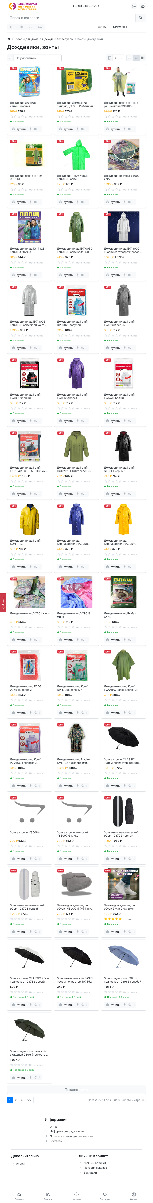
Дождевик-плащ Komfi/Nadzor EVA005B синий (72, 542)
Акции (102, 27)
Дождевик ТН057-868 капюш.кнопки (72, 177)
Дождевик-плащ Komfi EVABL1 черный (25, 396)
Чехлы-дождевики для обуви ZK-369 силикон (119, 907)
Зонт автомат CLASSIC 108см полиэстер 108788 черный (121, 761)
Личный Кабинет (95, 1163)
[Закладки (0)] (30, 27)
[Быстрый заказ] (30, 129)
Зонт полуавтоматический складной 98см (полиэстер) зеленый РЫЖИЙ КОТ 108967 (29, 1053)
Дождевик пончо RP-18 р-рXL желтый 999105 (121, 104)
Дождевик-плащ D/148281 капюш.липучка (28, 250)
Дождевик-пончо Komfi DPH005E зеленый (72, 688)
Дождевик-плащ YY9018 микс (74, 615)
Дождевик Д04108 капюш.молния (23, 104)
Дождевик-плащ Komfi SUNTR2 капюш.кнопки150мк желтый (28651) (25, 542)
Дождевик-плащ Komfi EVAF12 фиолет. (72, 396)
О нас (54, 1126)
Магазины (120, 27)
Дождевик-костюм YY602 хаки (121, 177)
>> (29, 1100)
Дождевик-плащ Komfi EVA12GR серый (119, 323)
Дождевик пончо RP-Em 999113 (26, 177)
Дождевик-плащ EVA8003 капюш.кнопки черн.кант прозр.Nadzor (27, 323)
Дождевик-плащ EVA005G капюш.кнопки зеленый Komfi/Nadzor (75, 250)
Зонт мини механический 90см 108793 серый (27, 907)
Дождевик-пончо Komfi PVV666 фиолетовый (25, 761)
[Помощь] (12, 27)
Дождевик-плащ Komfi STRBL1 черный (119, 469)
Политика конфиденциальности (71, 1136)
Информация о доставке (67, 1131)
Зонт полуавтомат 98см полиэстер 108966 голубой (122, 980)
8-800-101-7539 (86, 6)
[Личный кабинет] (21, 27)
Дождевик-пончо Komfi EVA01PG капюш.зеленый (121, 688)
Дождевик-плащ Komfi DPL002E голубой (72, 323)
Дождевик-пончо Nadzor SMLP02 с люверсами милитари (74, 761)
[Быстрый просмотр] (35, 129)
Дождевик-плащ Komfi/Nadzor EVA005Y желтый (119, 542)
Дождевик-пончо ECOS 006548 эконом (26, 688)
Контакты (56, 1141)
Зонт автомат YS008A (25, 832)
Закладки (90, 1172)
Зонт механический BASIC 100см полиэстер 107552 (75, 980)
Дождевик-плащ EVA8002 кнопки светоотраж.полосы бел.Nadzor (123, 250)
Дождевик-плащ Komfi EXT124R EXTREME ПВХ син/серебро (29, 469)
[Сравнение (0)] (40, 27)
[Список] (129, 58)
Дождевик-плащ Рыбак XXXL (120, 615)
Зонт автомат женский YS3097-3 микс (72, 834)
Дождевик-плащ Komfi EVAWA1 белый (119, 396)
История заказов (95, 1167)
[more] (40, 129)
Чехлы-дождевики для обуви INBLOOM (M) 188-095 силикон (74, 907)
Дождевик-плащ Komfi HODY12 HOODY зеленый (74, 469)
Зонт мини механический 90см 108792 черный (121, 834)
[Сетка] (136, 58)
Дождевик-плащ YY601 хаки (29, 613)
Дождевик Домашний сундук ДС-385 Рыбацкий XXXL (75, 104)
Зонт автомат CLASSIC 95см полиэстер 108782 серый (29, 980)
